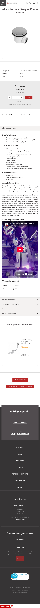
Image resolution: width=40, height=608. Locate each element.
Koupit (29, 97)
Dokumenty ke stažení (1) (10, 304)
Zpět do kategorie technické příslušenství (20, 386)
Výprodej (20, 454)
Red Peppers (24, 592)
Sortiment (20, 447)
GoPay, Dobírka (26, 104)
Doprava (20, 467)
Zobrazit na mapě (20, 519)
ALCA (21, 73)
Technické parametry (9, 300)
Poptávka (5, 309)
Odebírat (20, 559)
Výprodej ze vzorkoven (20, 474)
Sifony (22, 76)
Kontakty (20, 487)
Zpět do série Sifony (20, 379)
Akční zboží (20, 461)
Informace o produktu (9, 128)
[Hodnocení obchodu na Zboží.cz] (7, 606)
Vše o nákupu (20, 480)
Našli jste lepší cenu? (9, 313)
